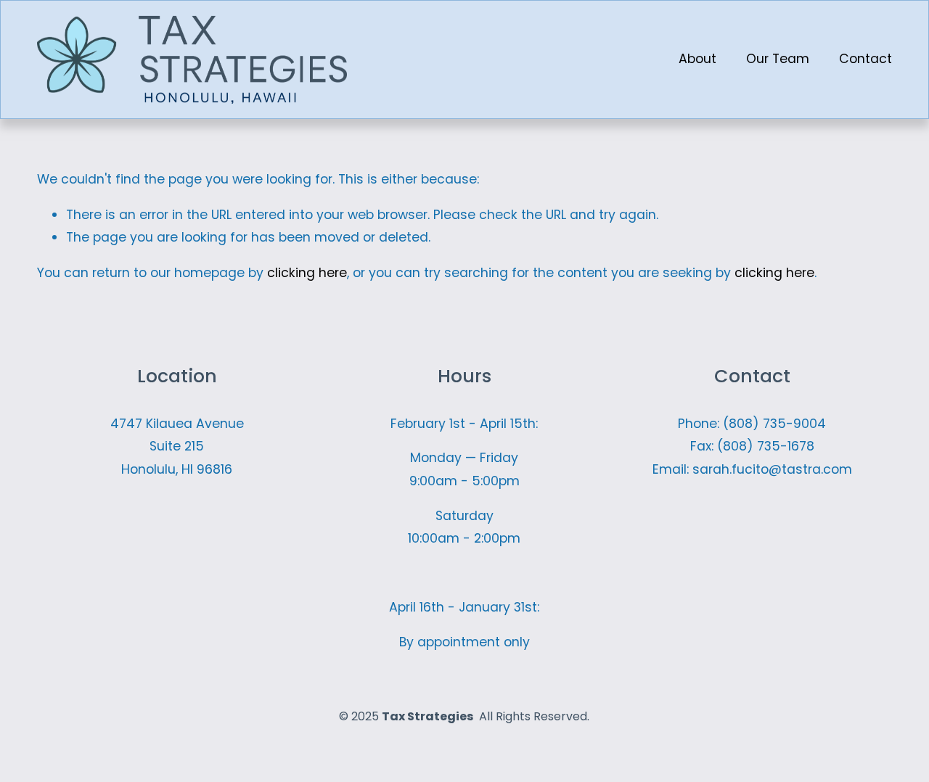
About (697, 58)
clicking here (307, 272)
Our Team (777, 58)
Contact (865, 58)
